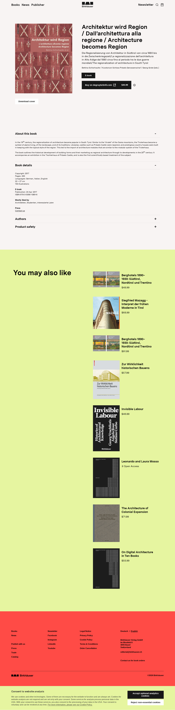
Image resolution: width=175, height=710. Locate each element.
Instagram (52, 640)
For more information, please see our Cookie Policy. (70, 705)
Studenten (31, 203)
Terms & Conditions (89, 644)
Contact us (20, 211)
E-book (88, 75)
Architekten (20, 203)
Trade (13, 653)
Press (14, 648)
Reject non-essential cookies (145, 702)
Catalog (14, 657)
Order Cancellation (88, 648)
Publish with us (18, 644)
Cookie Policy (86, 640)
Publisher (37, 4)
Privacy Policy (86, 635)
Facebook (52, 635)
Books (15, 4)
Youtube (51, 648)
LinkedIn (52, 644)
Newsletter (145, 4)
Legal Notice (85, 631)
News (25, 4)
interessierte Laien (45, 203)
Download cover (26, 101)
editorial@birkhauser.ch (131, 652)
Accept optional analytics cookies (145, 694)
